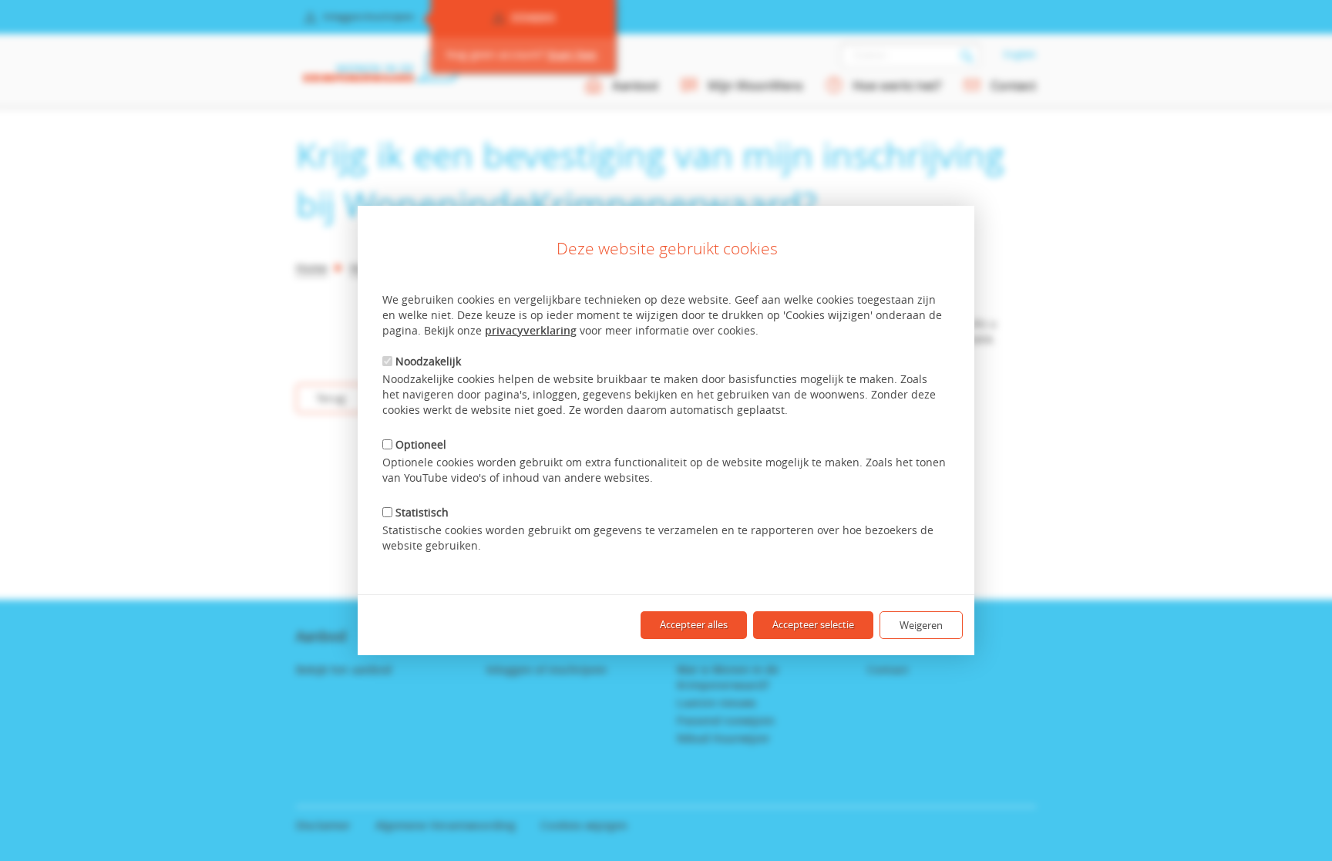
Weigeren (921, 625)
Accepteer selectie (813, 624)
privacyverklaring (531, 330)
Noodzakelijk (428, 361)
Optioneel (420, 444)
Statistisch (422, 512)
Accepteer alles (694, 624)
